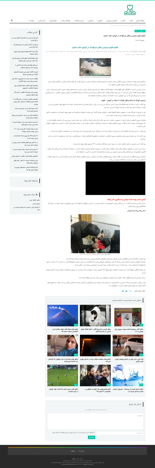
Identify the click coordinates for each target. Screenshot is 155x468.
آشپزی (100, 20)
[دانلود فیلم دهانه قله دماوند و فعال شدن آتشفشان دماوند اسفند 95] (62, 315)
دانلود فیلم (137, 31)
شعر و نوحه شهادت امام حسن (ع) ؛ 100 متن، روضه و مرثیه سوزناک (26, 130)
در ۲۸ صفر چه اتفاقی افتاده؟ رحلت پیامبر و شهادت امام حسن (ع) (25, 143)
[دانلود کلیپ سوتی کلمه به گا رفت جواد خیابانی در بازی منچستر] (62, 375)
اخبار (131, 20)
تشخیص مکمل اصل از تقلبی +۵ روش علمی (25, 156)
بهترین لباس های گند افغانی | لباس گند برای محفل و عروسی (26, 93)
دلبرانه (73, 459)
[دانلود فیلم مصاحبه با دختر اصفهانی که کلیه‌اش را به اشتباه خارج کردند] (62, 345)
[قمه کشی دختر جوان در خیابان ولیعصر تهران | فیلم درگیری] (128, 345)
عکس (123, 20)
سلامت (31, 20)
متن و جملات (79, 20)
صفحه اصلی (140, 20)
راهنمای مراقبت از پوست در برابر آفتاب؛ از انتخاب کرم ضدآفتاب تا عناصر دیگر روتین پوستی (25, 102)
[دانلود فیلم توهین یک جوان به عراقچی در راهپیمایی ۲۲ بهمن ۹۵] (95, 375)
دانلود (143, 31)
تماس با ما (81, 451)
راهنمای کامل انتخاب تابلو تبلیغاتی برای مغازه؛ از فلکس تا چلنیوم (26, 87)
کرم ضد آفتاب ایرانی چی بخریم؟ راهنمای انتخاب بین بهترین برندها (26, 73)
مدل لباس (42, 20)
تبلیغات (73, 451)
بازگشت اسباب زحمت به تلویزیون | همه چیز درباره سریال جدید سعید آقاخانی (25, 80)
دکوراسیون (53, 20)
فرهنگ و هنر (65, 20)
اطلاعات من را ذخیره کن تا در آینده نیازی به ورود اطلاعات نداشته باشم (72, 432)
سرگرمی (90, 20)
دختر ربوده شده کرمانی (132, 199)
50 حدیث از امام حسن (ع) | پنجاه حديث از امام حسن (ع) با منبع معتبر (25, 123)
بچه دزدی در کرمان (139, 51)
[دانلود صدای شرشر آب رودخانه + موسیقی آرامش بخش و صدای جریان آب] (128, 375)
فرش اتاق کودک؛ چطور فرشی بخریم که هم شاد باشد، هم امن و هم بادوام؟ (25, 59)
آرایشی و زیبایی (112, 20)
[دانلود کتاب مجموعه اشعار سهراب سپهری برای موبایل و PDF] (128, 315)
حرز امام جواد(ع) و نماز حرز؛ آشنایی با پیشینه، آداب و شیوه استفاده (26, 66)
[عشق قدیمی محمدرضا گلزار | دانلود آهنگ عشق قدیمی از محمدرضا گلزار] (95, 315)
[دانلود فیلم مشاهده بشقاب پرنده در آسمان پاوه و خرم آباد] (95, 345)
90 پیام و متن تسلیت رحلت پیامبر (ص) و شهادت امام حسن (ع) (25, 150)
